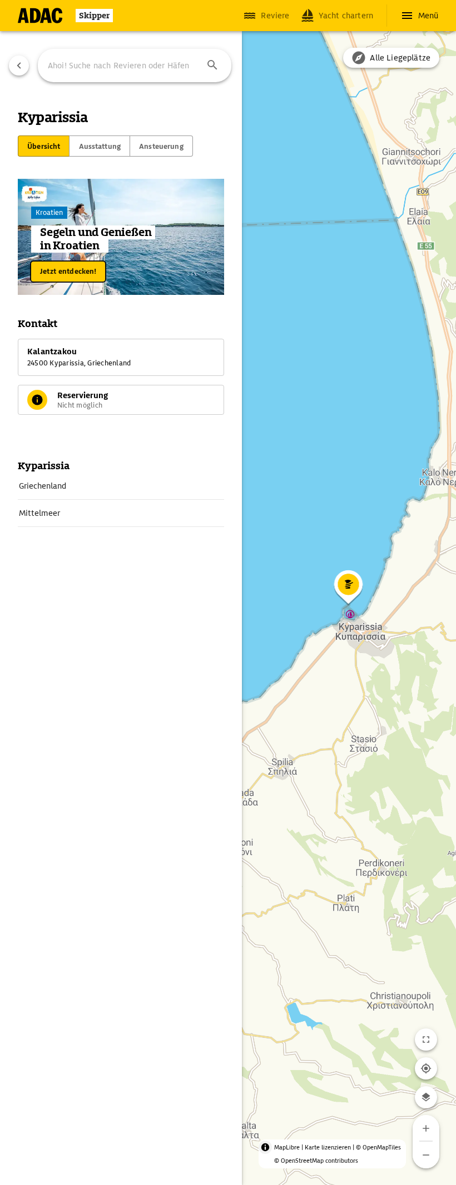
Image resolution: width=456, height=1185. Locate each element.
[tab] (44, 146)
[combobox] (134, 65)
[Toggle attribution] (265, 1147)
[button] (212, 65)
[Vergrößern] (426, 1128)
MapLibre (287, 1147)
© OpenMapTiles (378, 1147)
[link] (121, 486)
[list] (121, 500)
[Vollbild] (426, 1039)
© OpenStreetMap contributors (316, 1160)
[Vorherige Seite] (19, 66)
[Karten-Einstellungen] (426, 1097)
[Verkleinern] (426, 1155)
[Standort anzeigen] (426, 1068)
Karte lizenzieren (328, 1147)
